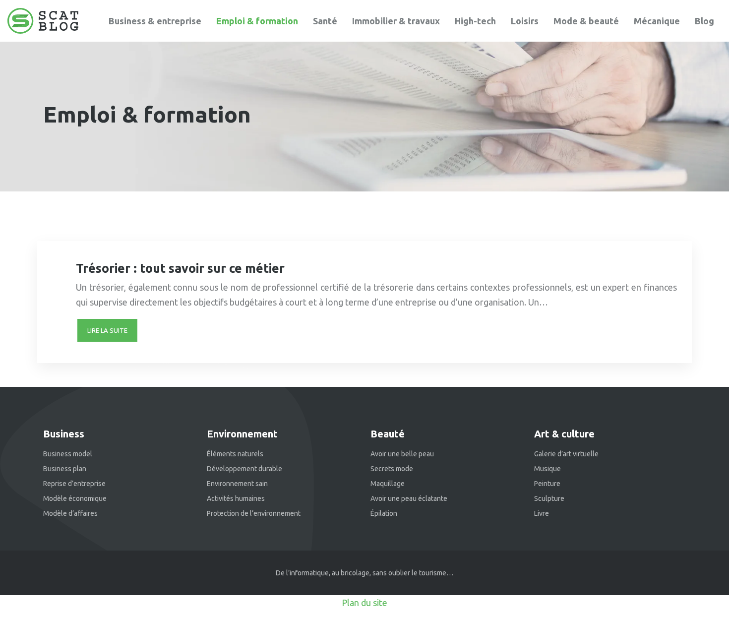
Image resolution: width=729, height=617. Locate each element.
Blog (704, 21)
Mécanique (657, 21)
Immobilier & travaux (396, 21)
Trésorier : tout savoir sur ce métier (180, 268)
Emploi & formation (257, 21)
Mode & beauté (586, 21)
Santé (325, 21)
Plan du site (364, 603)
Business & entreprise (155, 21)
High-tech (475, 21)
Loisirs (525, 21)
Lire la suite (107, 330)
